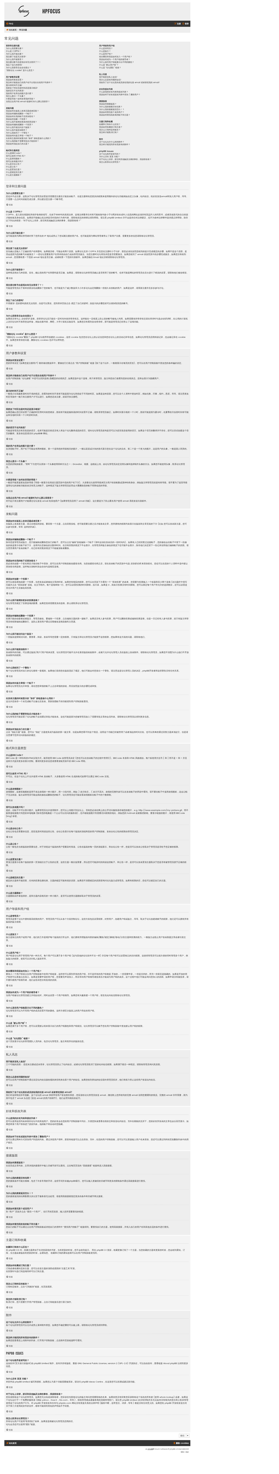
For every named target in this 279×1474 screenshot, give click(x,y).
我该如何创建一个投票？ (16, 119)
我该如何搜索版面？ (108, 104)
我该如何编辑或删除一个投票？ (19, 124)
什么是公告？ (12, 166)
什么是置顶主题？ (13, 169)
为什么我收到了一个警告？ (17, 133)
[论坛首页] (23, 11)
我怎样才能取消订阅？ (109, 132)
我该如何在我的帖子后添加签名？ (20, 116)
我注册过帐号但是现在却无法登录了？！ (23, 62)
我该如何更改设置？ (14, 79)
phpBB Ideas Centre (92, 1381)
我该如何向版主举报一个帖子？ (19, 135)
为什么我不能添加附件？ (16, 130)
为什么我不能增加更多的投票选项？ (21, 122)
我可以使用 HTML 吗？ (16, 156)
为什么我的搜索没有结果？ (110, 106)
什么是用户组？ (106, 54)
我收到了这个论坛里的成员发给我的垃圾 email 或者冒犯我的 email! (129, 82)
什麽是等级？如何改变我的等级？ (20, 98)
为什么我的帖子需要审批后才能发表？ (22, 141)
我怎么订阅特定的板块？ (109, 129)
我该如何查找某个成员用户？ (111, 112)
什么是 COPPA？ (13, 51)
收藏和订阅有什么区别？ (109, 124)
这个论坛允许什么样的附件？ (111, 142)
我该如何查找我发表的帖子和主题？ (114, 115)
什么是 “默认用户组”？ (109, 65)
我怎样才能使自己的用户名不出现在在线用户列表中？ (29, 82)
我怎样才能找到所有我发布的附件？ (114, 144)
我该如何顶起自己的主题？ (17, 144)
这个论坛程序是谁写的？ (109, 154)
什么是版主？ (105, 51)
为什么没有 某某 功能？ (109, 156)
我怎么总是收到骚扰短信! (110, 79)
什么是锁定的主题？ (14, 172)
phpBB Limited (41, 1363)
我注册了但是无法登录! (16, 56)
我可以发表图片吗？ (14, 161)
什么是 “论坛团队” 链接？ (110, 67)
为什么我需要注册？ (14, 48)
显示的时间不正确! (14, 85)
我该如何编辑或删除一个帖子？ (19, 113)
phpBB (37, 433)
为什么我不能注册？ (14, 54)
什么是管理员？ (106, 48)
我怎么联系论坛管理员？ (109, 162)
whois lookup (167, 1397)
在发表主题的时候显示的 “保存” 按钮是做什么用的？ (28, 138)
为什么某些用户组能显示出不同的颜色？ (116, 62)
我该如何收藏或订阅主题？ (110, 127)
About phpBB (170, 1363)
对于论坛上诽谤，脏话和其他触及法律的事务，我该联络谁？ (125, 159)
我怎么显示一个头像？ (15, 96)
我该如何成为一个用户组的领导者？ (114, 59)
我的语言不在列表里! (15, 90)
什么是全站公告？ (13, 164)
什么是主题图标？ (13, 175)
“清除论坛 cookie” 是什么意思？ (20, 70)
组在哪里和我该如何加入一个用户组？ (115, 56)
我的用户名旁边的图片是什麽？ (19, 93)
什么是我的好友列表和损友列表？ (113, 92)
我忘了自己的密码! (14, 65)
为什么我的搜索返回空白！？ (111, 109)
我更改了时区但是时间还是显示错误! (22, 88)
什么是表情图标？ (13, 158)
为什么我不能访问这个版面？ (18, 127)
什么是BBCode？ (14, 153)
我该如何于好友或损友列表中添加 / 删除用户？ (119, 94)
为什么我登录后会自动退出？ (18, 67)
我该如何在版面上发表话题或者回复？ (22, 111)
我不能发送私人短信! (108, 77)
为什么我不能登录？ (14, 59)
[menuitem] (9, 24)
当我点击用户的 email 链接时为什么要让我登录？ (28, 101)
